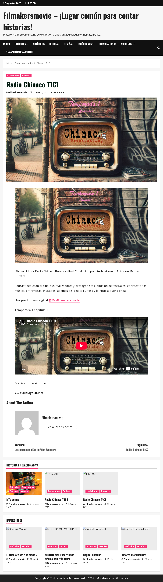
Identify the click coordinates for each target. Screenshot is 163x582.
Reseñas (68, 44)
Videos (24, 491)
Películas (20, 44)
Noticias (54, 44)
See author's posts (59, 427)
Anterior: (35, 447)
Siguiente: (136, 447)
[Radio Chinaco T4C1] (100, 483)
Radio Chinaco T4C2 (56, 499)
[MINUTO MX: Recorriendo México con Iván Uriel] (62, 538)
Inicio (6, 44)
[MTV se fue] (24, 483)
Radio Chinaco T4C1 (94, 499)
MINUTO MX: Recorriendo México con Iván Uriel (59, 557)
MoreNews (103, 578)
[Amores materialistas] (139, 538)
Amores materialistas (133, 555)
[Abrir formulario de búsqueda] (158, 48)
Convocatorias (107, 44)
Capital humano (92, 555)
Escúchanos (85, 44)
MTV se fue (12, 499)
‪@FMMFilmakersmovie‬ (64, 300)
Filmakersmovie (18, 92)
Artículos (39, 44)
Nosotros (126, 44)
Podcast (26, 75)
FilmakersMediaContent (19, 52)
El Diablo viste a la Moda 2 (21, 555)
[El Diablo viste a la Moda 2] (24, 538)
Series (63, 546)
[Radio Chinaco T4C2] (62, 483)
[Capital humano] (100, 538)
